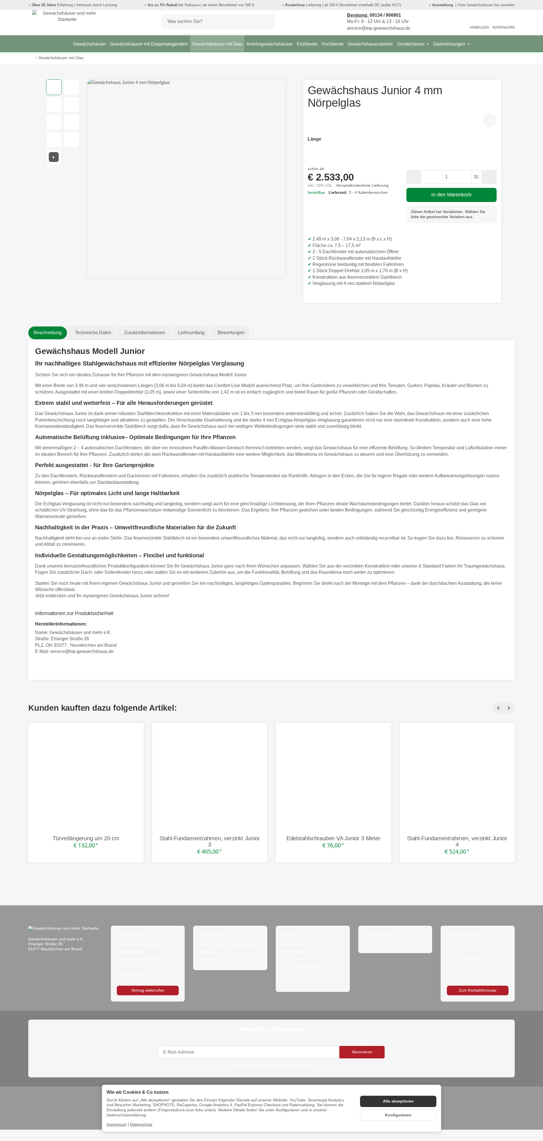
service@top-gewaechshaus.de (82, 651)
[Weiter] (509, 708)
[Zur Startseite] (67, 21)
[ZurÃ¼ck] (498, 708)
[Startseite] (30, 58)
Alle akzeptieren (398, 1101)
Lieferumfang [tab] (191, 332)
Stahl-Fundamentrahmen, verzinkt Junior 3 (210, 841)
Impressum (117, 1124)
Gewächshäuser (89, 44)
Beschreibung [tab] (48, 332)
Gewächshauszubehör (370, 44)
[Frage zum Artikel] (490, 120)
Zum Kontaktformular (478, 990)
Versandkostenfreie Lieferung (362, 185)
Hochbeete (333, 44)
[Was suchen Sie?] (267, 21)
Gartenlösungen (449, 44)
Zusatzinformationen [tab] (144, 332)
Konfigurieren (398, 1115)
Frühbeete (307, 44)
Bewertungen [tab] (231, 332)
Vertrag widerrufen (147, 990)
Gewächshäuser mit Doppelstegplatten (149, 44)
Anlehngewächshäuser (269, 44)
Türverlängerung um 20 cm (86, 838)
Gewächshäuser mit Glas (217, 44)
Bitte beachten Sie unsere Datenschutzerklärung (271, 1065)
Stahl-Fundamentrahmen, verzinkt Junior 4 (457, 841)
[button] (54, 87)
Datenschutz (141, 1124)
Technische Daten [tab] (93, 332)
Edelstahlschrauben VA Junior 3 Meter (333, 838)
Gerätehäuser (411, 44)
